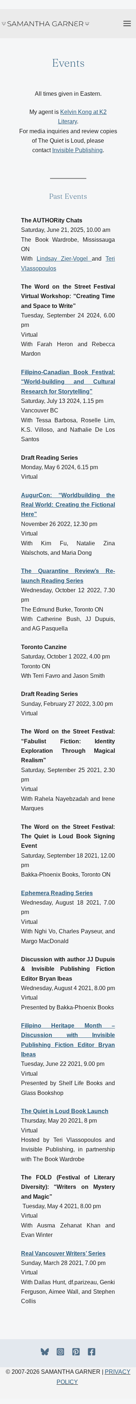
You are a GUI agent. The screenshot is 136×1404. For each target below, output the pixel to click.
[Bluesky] (45, 1352)
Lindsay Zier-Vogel (64, 259)
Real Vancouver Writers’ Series (63, 1253)
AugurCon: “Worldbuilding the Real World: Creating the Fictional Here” (68, 505)
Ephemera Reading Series (57, 893)
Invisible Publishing (77, 150)
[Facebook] (91, 1352)
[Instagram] (60, 1352)
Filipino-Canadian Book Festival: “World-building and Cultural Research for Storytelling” (68, 382)
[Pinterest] (76, 1352)
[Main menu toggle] (127, 23)
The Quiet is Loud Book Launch (64, 1111)
